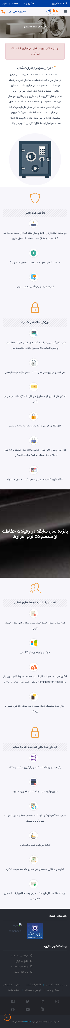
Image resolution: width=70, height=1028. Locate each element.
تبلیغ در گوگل (21, 961)
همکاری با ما (29, 3)
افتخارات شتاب (33, 985)
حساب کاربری (58, 3)
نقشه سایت (13, 990)
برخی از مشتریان (11, 985)
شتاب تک (27, 1021)
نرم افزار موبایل (20, 972)
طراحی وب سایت (19, 956)
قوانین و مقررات (33, 990)
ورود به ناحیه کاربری (56, 985)
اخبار (5, 3)
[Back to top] (7, 1017)
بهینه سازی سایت (19, 966)
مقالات (15, 3)
